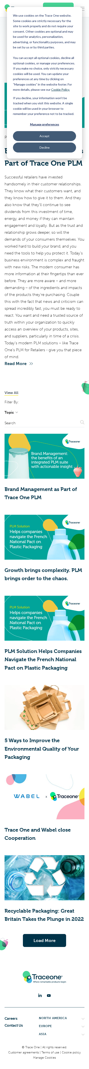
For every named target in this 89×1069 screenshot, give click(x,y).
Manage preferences (44, 124)
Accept (44, 136)
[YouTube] (49, 996)
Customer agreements (24, 1052)
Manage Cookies (44, 1057)
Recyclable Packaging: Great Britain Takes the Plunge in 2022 (44, 915)
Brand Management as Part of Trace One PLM (41, 493)
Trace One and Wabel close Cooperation (38, 834)
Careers (11, 1018)
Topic (10, 412)
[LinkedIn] (40, 996)
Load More (44, 940)
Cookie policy (71, 1052)
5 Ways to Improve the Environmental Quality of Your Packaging (42, 748)
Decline (45, 147)
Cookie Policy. (60, 89)
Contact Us (14, 1025)
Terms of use (50, 1052)
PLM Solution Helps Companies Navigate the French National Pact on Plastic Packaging (43, 659)
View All (11, 393)
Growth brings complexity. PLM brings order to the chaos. (43, 574)
